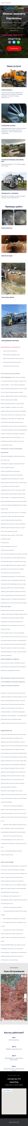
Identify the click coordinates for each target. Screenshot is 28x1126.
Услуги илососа (6, 90)
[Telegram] (14, 42)
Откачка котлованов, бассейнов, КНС (12, 160)
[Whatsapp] (18, 42)
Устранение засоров (8, 125)
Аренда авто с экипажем (9, 193)
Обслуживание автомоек (10, 341)
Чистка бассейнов (7, 297)
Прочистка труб (6, 256)
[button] (14, 48)
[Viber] (9, 42)
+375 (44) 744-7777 (12, 35)
